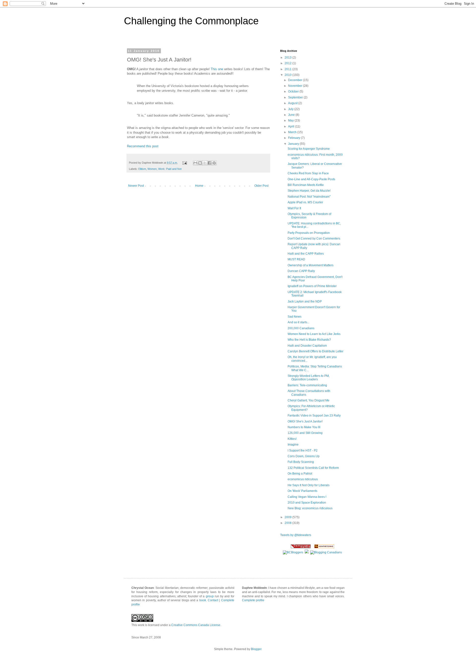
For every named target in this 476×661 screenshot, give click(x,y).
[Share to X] (204, 162)
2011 (288, 69)
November (295, 86)
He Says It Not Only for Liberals (308, 485)
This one (217, 69)
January (294, 144)
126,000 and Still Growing (305, 433)
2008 (288, 523)
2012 (288, 63)
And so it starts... (298, 322)
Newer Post (136, 185)
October (293, 91)
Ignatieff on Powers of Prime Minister (312, 286)
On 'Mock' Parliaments (302, 491)
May (291, 120)
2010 (288, 75)
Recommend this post (142, 146)
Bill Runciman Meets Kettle (306, 185)
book (202, 600)
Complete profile (253, 600)
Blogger (256, 649)
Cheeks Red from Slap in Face (308, 173)
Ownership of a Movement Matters (310, 265)
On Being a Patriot (300, 473)
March (292, 132)
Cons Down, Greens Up (304, 456)
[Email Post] (184, 162)
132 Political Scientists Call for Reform (313, 468)
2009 (288, 517)
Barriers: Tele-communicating (307, 385)
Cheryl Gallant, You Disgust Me (308, 400)
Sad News (294, 316)
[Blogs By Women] (307, 552)
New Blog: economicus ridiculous (310, 508)
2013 (288, 57)
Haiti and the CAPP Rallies (306, 253)
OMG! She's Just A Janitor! (305, 421)
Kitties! (292, 439)
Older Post (261, 185)
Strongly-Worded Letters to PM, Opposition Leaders (308, 377)
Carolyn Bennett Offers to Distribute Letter (315, 351)
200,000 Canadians (301, 328)
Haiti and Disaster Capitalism (307, 345)
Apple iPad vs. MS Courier (305, 202)
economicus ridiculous (303, 479)
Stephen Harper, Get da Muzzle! (309, 190)
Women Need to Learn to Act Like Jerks (314, 334)
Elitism (142, 168)
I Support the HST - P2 (303, 450)
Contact (213, 600)
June (292, 115)
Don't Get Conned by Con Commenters (314, 238)
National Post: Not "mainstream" (309, 196)
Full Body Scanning (301, 462)
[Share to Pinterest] (214, 162)
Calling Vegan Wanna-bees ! (307, 497)
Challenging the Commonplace (191, 20)
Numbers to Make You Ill (304, 427)
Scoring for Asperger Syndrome (309, 148)
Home (199, 185)
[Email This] (195, 162)
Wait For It (294, 208)
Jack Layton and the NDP (305, 301)
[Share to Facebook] (209, 162)
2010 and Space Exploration (307, 502)
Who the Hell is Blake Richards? (309, 339)
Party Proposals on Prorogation (309, 233)
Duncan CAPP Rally (301, 271)
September (296, 97)
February (294, 138)
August (293, 103)
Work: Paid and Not (169, 168)
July (291, 109)
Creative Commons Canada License (195, 625)
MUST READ (296, 259)
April (291, 126)
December (295, 80)
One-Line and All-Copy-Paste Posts (311, 179)
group (210, 596)
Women (152, 168)
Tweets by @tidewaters (295, 535)
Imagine (293, 444)
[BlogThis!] (200, 162)
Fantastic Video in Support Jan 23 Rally (314, 415)
